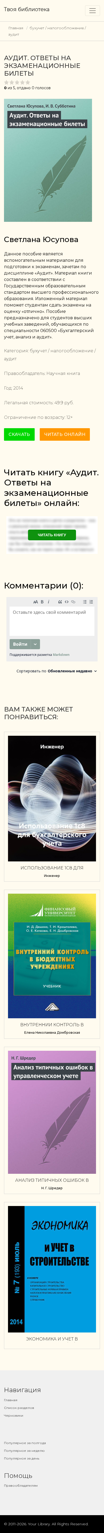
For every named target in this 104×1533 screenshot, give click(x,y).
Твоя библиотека (27, 9)
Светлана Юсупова (41, 239)
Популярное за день (21, 1458)
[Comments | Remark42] (52, 636)
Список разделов (19, 1408)
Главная (15, 28)
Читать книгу (52, 535)
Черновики (13, 1415)
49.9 (58, 402)
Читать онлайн (64, 434)
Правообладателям (21, 1485)
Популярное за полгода (25, 1443)
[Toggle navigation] (92, 10)
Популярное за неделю (24, 1451)
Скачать (19, 434)
